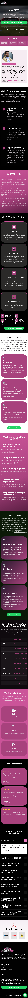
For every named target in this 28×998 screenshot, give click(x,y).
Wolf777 (3, 967)
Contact (3, 974)
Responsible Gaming (6, 969)
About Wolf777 (5, 972)
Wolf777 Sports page (19, 350)
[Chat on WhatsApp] (25, 995)
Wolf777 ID (4, 101)
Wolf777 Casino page (20, 532)
